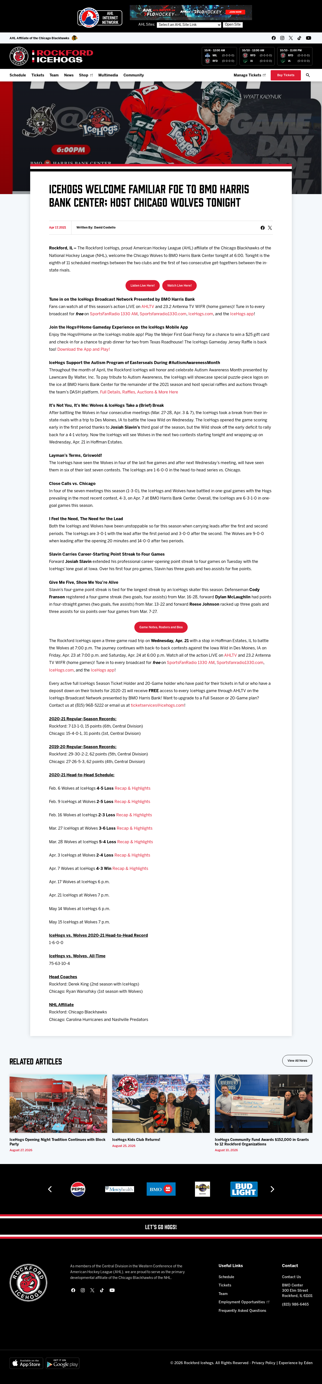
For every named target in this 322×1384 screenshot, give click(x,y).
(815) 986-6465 (295, 1304)
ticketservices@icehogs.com (157, 705)
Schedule (18, 75)
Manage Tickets (247, 75)
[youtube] (308, 38)
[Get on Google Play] (62, 1363)
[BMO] (121, 1189)
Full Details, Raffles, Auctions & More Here (139, 392)
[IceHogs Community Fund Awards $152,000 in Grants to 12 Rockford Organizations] (263, 1104)
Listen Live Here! (143, 285)
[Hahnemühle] (246, 1189)
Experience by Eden (295, 1363)
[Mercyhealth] (80, 1189)
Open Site (233, 24)
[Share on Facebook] (263, 228)
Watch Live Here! (179, 285)
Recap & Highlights (132, 788)
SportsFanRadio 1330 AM (114, 314)
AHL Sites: (147, 24)
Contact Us (291, 1277)
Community (134, 75)
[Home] (51, 56)
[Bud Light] (204, 1189)
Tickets (37, 75)
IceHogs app (242, 314)
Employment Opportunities (242, 1302)
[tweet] (270, 228)
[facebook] (274, 38)
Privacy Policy (263, 1363)
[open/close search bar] (307, 75)
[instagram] (282, 38)
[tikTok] (299, 38)
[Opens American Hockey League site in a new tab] (100, 17)
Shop (83, 75)
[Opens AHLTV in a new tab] (191, 12)
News (68, 75)
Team (54, 75)
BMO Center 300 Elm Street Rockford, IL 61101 (297, 1291)
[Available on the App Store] (26, 1363)
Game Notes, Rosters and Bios (161, 627)
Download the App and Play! (83, 349)
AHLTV (147, 307)
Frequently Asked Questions (242, 1311)
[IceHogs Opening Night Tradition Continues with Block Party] (58, 1104)
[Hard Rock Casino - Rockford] (163, 1189)
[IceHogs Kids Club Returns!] (161, 1104)
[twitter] (291, 38)
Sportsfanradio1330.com (163, 314)
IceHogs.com (200, 314)
